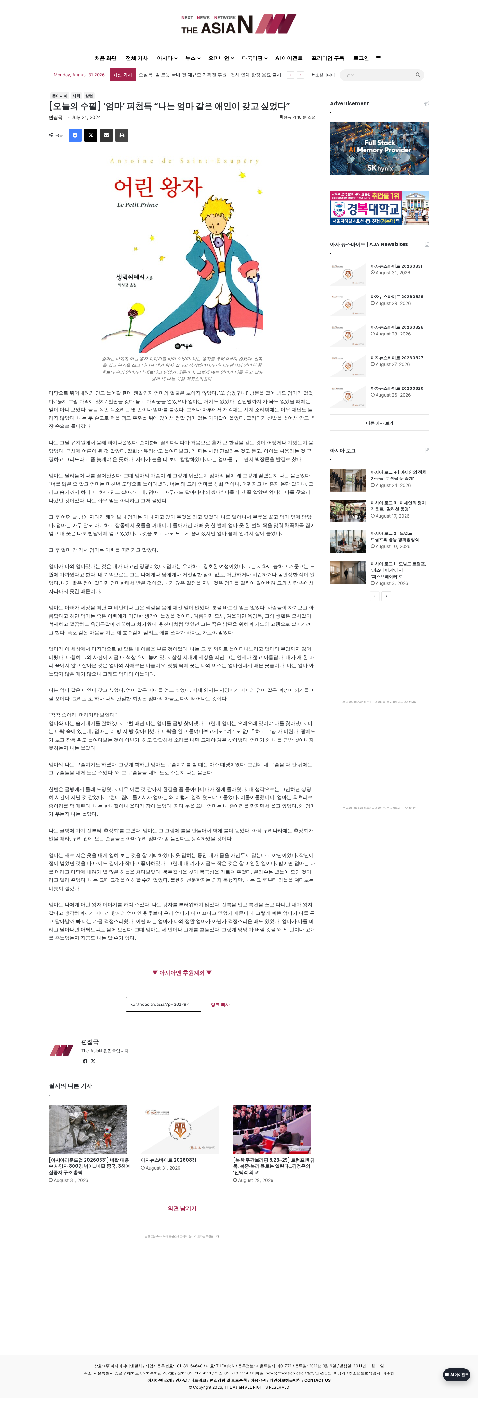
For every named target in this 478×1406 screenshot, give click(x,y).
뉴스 (190, 58)
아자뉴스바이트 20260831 (168, 1160)
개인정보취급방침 (285, 1380)
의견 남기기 (182, 1208)
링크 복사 (220, 1004)
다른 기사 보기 (379, 423)
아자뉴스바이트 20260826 (397, 388)
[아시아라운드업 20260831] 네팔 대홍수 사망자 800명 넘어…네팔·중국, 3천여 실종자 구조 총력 (89, 1166)
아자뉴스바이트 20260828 (397, 327)
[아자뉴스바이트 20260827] (348, 366)
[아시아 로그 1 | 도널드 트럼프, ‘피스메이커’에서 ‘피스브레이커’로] (348, 572)
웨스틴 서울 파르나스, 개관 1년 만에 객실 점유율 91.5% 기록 (200, 74)
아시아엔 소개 (159, 1380)
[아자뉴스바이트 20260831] (182, 1129)
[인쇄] (121, 135)
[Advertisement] (182, 1287)
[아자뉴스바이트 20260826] (348, 396)
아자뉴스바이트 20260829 (397, 297)
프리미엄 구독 (328, 58)
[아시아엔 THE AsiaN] (239, 24)
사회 (76, 95)
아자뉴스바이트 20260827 (397, 358)
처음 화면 (106, 58)
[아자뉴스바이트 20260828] (348, 335)
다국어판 (252, 58)
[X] (90, 135)
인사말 (181, 1380)
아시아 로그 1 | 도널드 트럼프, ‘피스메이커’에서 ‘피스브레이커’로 (398, 570)
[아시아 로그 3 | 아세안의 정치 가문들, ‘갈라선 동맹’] (348, 511)
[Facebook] (75, 135)
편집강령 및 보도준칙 (228, 1380)
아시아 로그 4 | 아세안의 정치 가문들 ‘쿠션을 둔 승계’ (399, 475)
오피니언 (218, 58)
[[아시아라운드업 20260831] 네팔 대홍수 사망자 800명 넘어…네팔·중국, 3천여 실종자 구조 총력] (90, 1129)
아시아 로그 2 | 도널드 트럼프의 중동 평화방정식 (395, 536)
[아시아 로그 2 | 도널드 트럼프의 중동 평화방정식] (348, 541)
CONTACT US (317, 1380)
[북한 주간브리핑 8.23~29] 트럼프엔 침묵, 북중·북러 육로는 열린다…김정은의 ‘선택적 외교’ (274, 1166)
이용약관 (258, 1380)
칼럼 (89, 95)
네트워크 (198, 1380)
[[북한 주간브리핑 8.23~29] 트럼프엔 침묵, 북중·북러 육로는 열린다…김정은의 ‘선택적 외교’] (274, 1129)
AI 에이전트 (289, 58)
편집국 (55, 117)
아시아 (165, 58)
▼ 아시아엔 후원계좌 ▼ (182, 972)
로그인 (361, 58)
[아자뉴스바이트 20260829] (348, 305)
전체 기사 (137, 58)
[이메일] (106, 135)
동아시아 (60, 95)
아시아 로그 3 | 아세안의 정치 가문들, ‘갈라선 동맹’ (398, 506)
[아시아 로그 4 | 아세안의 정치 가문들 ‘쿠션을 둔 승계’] (348, 480)
